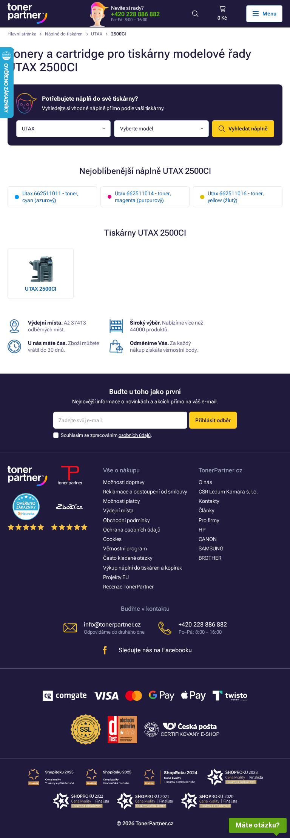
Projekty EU (116, 577)
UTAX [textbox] (28, 129)
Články (206, 510)
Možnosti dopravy (123, 482)
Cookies (112, 539)
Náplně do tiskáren (64, 34)
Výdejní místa (118, 510)
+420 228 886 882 (135, 14)
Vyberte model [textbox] (136, 129)
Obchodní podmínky (126, 520)
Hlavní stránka (22, 34)
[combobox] (63, 128)
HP (202, 530)
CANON (208, 539)
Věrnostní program (125, 548)
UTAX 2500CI (40, 289)
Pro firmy (209, 520)
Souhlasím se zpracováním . (106, 435)
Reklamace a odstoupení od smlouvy (145, 492)
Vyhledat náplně (248, 129)
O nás (205, 482)
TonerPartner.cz (220, 470)
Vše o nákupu (121, 470)
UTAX (96, 34)
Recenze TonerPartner (128, 587)
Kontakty (209, 501)
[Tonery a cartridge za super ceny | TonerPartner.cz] (28, 13)
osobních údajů (135, 435)
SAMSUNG (211, 548)
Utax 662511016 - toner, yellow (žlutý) (236, 196)
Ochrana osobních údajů (131, 530)
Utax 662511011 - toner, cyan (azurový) (50, 196)
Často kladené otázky (127, 558)
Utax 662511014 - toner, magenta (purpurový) (143, 196)
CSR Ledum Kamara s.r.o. (228, 492)
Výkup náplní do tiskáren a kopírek (142, 568)
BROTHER (210, 558)
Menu (269, 14)
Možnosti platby (121, 501)
